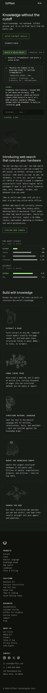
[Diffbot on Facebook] (9, 658)
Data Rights (8, 646)
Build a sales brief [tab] (14, 52)
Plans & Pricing (10, 571)
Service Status (10, 615)
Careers (6, 637)
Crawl (5, 557)
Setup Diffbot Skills (16, 36)
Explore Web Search (15, 230)
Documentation (9, 607)
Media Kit (7, 635)
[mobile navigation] (40, 3)
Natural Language (11, 560)
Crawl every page (15, 373)
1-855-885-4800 (13, 667)
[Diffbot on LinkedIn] (4, 658)
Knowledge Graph (10, 562)
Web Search (8, 565)
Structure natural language (20, 416)
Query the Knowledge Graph (20, 461)
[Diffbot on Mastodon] (18, 658)
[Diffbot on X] (14, 658)
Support (6, 618)
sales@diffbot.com (14, 663)
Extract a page (14, 328)
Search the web (14, 505)
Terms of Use (9, 640)
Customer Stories (11, 610)
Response (10, 112)
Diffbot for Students (13, 612)
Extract (6, 554)
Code (21, 112)
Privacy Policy (10, 643)
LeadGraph (7, 568)
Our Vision (8, 632)
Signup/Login (11, 43)
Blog (5, 621)
